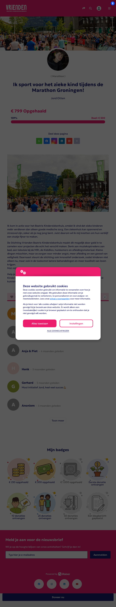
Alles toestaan (40, 323)
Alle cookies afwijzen (58, 331)
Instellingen (76, 323)
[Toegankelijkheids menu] (112, 3)
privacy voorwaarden (60, 298)
